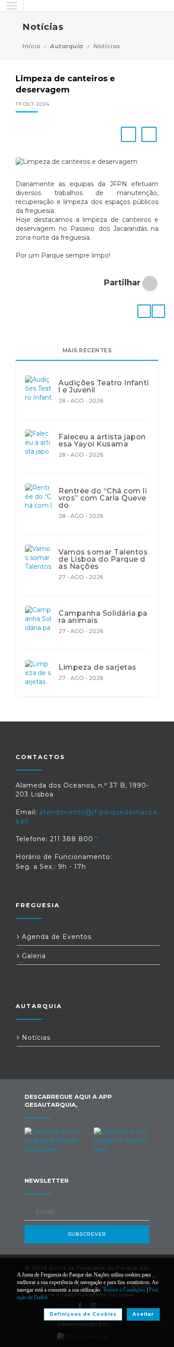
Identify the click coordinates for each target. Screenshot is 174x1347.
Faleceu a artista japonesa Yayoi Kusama (102, 441)
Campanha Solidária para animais (103, 617)
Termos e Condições (124, 1290)
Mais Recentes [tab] (87, 350)
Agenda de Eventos (55, 937)
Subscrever (87, 1234)
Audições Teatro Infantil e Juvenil (103, 386)
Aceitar (143, 1314)
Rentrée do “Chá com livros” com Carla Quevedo (102, 498)
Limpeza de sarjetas (97, 667)
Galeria (33, 956)
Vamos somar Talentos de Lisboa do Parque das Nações (103, 559)
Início (31, 46)
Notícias (106, 46)
